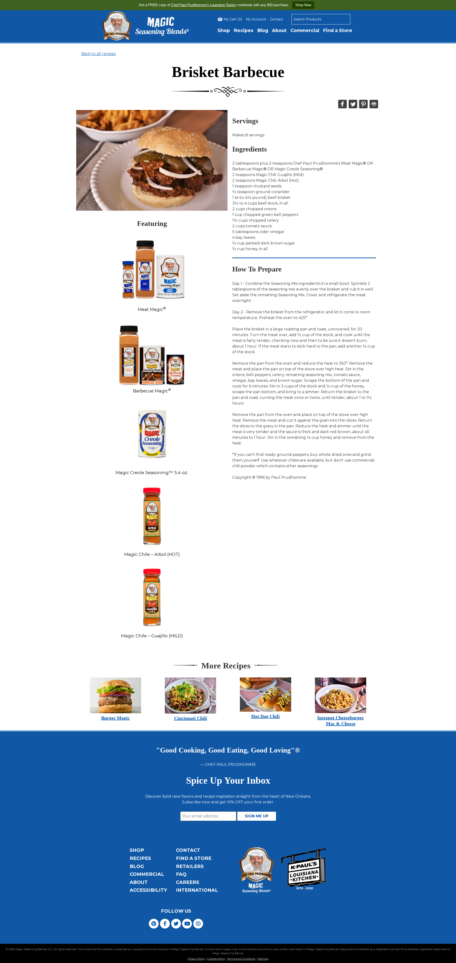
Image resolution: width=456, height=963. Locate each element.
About (279, 30)
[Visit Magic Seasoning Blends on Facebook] (165, 923)
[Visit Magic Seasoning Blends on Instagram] (198, 923)
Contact (276, 19)
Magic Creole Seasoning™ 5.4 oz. (152, 472)
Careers (187, 882)
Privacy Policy (196, 958)
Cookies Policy (216, 958)
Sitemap (262, 958)
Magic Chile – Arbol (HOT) (152, 554)
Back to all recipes (98, 54)
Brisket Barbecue (228, 71)
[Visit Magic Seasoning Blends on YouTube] (187, 923)
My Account (256, 19)
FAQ (181, 874)
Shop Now (303, 5)
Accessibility (148, 890)
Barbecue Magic (152, 391)
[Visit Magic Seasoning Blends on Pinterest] (154, 923)
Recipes (243, 30)
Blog (262, 30)
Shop (224, 30)
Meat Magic (152, 309)
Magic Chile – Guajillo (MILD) (152, 636)
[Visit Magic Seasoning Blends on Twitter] (176, 923)
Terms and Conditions (241, 958)
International (197, 890)
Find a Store (337, 30)
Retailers (190, 866)
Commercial (304, 30)
